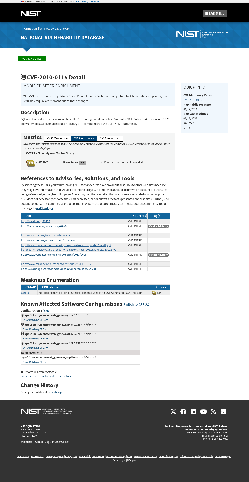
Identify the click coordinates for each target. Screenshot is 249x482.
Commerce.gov (223, 456)
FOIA (129, 456)
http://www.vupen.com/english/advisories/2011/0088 (54, 255)
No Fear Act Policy (116, 456)
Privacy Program (55, 456)
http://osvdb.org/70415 (35, 221)
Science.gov (119, 460)
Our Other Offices (59, 442)
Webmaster (27, 442)
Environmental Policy (145, 456)
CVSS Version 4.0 (57, 138)
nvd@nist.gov (44, 208)
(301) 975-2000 (29, 435)
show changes (55, 392)
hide (47, 311)
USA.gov (131, 460)
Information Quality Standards (196, 456)
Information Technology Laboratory (45, 28)
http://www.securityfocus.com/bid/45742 (46, 235)
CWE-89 (25, 293)
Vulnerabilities (31, 59)
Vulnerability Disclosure (91, 456)
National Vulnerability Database (62, 37)
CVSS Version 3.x (84, 138)
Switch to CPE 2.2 (136, 304)
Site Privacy (23, 456)
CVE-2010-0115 (192, 100)
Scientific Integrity (168, 456)
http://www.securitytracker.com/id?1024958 (48, 240)
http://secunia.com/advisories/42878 (44, 226)
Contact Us (41, 442)
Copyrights (71, 456)
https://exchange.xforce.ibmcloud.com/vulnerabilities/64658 (58, 269)
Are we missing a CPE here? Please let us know (46, 376)
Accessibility (37, 456)
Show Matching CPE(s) (34, 319)
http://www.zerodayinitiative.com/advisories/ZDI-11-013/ (56, 264)
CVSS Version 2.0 (110, 138)
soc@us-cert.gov (218, 435)
